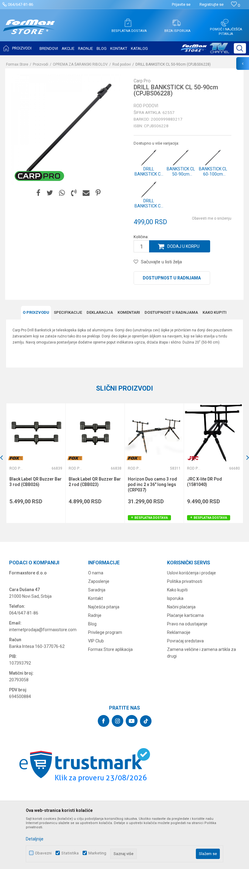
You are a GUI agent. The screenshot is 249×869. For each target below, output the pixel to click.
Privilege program (105, 632)
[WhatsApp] (62, 193)
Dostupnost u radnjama (172, 277)
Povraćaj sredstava (185, 640)
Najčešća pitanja (103, 606)
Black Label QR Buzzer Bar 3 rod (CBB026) (35, 482)
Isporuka (175, 598)
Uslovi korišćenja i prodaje (191, 572)
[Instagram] (117, 721)
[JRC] (193, 458)
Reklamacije (178, 632)
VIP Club (96, 640)
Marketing (97, 853)
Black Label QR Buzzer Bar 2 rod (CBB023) (95, 482)
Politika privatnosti (184, 581)
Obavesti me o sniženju (211, 218)
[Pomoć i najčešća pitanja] (224, 23)
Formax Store (17, 64)
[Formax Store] (29, 31)
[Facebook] (38, 193)
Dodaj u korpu (183, 246)
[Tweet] (49, 193)
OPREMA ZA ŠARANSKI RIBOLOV (80, 64)
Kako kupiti (215, 312)
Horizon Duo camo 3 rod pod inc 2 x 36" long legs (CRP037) (152, 484)
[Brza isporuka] (176, 23)
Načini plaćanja (181, 606)
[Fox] (15, 458)
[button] (240, 48)
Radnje (94, 615)
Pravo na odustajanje (187, 623)
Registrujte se (211, 4)
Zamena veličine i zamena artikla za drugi (201, 653)
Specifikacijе (68, 312)
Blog (92, 623)
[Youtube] (132, 721)
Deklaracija (100, 312)
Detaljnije (34, 838)
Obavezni (43, 853)
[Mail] (86, 193)
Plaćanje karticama (185, 615)
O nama (95, 572)
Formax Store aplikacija (110, 649)
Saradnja (96, 589)
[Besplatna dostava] (128, 23)
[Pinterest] (98, 193)
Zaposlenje (98, 581)
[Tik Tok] (146, 721)
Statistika (70, 853)
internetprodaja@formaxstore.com (43, 629)
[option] (35, 463)
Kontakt (95, 598)
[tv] (205, 50)
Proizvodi (40, 64)
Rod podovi (121, 64)
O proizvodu (36, 312)
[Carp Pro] (39, 176)
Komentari (129, 312)
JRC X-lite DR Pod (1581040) (204, 482)
